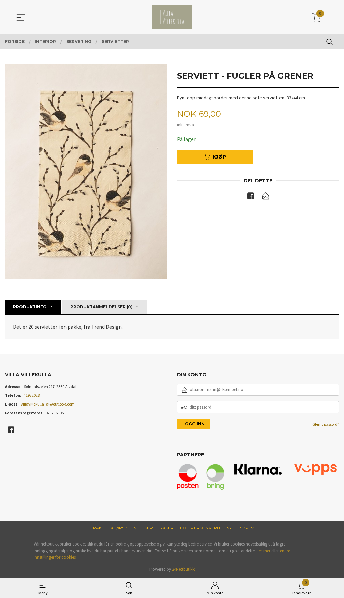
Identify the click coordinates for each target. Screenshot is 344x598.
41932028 (32, 395)
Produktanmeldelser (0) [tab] (101, 306)
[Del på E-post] (266, 197)
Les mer (263, 551)
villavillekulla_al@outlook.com (48, 404)
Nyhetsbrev (240, 527)
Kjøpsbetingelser (132, 527)
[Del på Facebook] (251, 197)
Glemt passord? (325, 424)
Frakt (97, 527)
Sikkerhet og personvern (189, 527)
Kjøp (219, 157)
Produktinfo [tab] (30, 306)
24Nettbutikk (183, 569)
